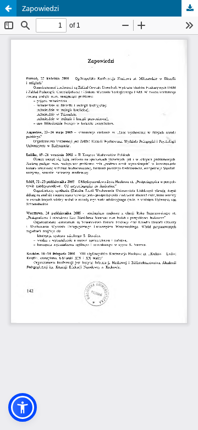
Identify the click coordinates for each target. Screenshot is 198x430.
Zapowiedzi (40, 8)
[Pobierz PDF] (190, 8)
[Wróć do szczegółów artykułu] (8, 8)
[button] (22, 407)
